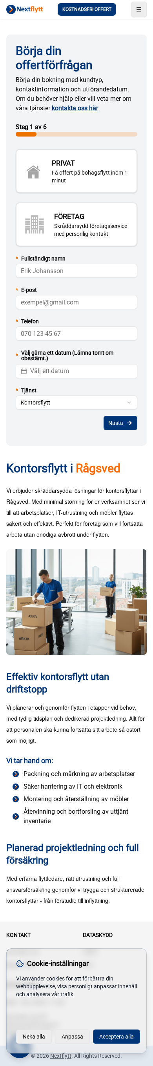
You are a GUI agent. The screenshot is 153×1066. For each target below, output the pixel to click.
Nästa (115, 423)
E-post (26, 290)
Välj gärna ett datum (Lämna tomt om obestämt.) (64, 355)
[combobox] (76, 402)
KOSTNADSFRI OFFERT (86, 9)
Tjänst (26, 390)
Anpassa (72, 1036)
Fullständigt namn (41, 258)
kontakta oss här (75, 108)
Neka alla (34, 1036)
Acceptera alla (116, 1036)
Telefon (27, 321)
